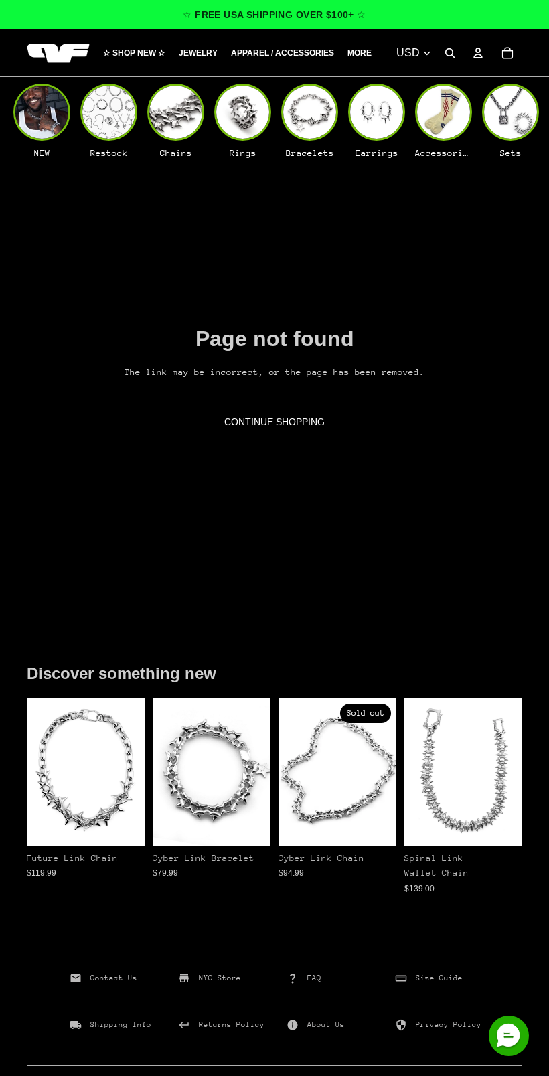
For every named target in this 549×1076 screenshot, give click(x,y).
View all (64, 638)
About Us (326, 1024)
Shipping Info (120, 1024)
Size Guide (439, 978)
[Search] (450, 53)
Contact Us (113, 978)
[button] (509, 1036)
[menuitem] (359, 53)
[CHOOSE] (124, 825)
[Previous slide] (41, 772)
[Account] (478, 53)
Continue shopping (274, 421)
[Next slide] (130, 772)
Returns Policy (231, 1024)
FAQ (314, 978)
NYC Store (220, 978)
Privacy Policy (448, 1024)
